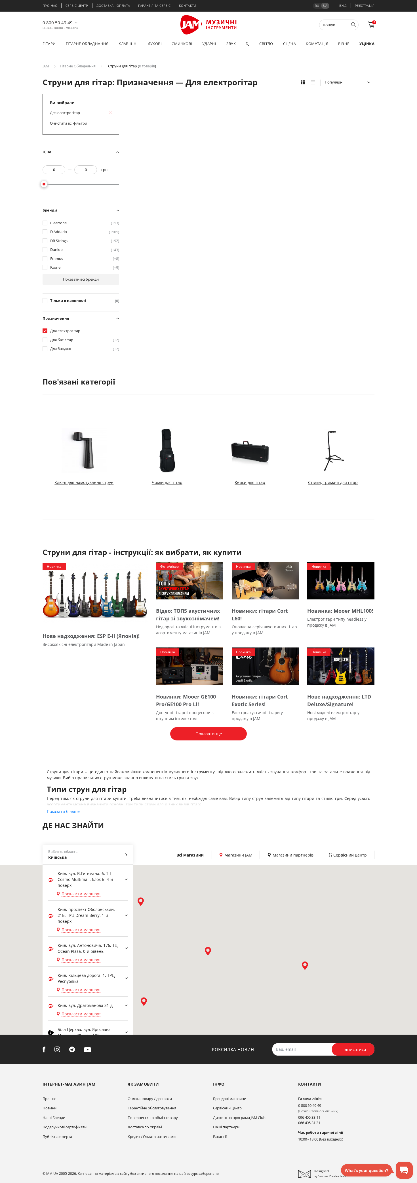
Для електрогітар (65, 330)
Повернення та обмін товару (153, 1117)
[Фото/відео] (189, 580)
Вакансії (220, 1136)
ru (317, 5)
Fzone (84, 267)
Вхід (343, 5)
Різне (343, 43)
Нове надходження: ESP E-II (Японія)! (91, 636)
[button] (141, 901)
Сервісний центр (227, 1108)
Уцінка (366, 43)
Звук (231, 43)
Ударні (209, 43)
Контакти (187, 5)
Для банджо (84, 348)
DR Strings (84, 241)
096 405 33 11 (309, 1117)
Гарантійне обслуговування (152, 1108)
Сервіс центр (77, 5)
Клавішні (128, 43)
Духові (155, 43)
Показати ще (208, 733)
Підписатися (353, 1049)
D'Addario (84, 231)
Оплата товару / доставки (150, 1098)
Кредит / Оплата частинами (152, 1136)
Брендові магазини (229, 1098)
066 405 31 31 (309, 1122)
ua (325, 5)
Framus (84, 258)
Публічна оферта (57, 1136)
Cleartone (84, 223)
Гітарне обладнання (87, 43)
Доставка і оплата (113, 5)
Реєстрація (364, 5)
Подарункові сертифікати (65, 1126)
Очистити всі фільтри (68, 123)
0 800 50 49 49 (58, 22)
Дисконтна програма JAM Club (239, 1117)
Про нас (50, 5)
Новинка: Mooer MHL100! (340, 610)
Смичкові (182, 43)
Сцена (289, 43)
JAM (46, 66)
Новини (49, 1108)
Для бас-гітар (84, 340)
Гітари (49, 43)
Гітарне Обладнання (78, 66)
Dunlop (84, 249)
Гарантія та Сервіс (154, 5)
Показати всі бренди (81, 279)
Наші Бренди (54, 1117)
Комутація (317, 43)
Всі (190, 855)
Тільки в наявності (84, 300)
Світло (266, 43)
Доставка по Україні (145, 1126)
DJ (247, 43)
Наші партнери (226, 1126)
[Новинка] (95, 592)
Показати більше (63, 811)
